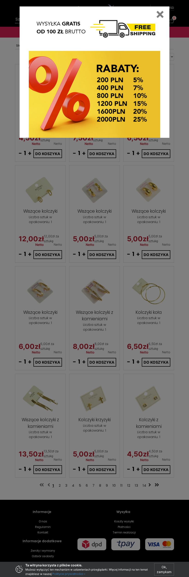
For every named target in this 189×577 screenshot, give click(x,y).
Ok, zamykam (164, 569)
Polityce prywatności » (68, 574)
